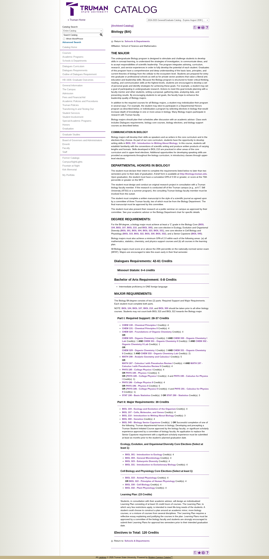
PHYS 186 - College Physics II (137, 382)
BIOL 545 (196, 233)
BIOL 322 (139, 233)
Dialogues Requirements (74, 70)
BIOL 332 (160, 233)
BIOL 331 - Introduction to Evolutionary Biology (150, 464)
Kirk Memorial (69, 169)
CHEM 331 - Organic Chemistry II (161, 341)
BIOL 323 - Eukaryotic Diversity (141, 461)
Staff (64, 152)
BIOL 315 (128, 233)
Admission (67, 93)
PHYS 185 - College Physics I (137, 369)
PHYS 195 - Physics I (137, 373)
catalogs (102, 557)
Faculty (66, 148)
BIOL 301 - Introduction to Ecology (143, 454)
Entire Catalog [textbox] (69, 31)
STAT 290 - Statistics (177, 395)
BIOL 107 (121, 227)
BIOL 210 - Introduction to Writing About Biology (152, 143)
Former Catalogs (71, 158)
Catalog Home (69, 47)
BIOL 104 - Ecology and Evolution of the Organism (149, 409)
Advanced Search (71, 42)
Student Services (71, 113)
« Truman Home (76, 20)
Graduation (68, 128)
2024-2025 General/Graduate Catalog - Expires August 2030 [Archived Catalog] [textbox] (178, 20)
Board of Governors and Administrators (82, 140)
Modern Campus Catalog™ (160, 557)
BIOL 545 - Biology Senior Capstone (141, 422)
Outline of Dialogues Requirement (79, 74)
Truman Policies (70, 105)
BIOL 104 (126, 308)
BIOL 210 (132, 227)
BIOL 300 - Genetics (132, 419)
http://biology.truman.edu (193, 174)
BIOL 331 (158, 230)
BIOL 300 (147, 227)
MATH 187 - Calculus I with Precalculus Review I (147, 363)
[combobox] (178, 20)
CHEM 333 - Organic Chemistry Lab (159, 353)
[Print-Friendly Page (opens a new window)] (203, 27)
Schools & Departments (74, 60)
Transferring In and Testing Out (78, 109)
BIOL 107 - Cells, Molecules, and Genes (143, 412)
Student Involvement (72, 117)
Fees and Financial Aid (73, 97)
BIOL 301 (126, 230)
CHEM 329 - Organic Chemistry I (139, 338)
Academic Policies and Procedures (80, 101)
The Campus (69, 89)
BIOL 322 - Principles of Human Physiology (152, 481)
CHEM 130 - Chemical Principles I (139, 325)
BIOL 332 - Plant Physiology (140, 488)
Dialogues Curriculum (73, 66)
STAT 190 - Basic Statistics (136, 395)
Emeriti (66, 144)
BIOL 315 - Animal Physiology (141, 477)
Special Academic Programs (76, 120)
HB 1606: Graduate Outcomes (77, 79)
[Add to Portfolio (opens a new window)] (199, 27)
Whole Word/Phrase (74, 39)
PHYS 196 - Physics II (137, 386)
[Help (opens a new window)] (207, 27)
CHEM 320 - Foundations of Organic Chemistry (147, 332)
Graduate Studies (71, 134)
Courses (66, 53)
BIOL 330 (150, 233)
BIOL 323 (147, 230)
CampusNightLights (72, 161)
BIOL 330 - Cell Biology (137, 484)
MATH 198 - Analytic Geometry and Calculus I (146, 356)
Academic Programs (72, 56)
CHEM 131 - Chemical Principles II (140, 328)
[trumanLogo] (87, 15)
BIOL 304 (137, 230)
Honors (66, 124)
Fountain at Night (71, 165)
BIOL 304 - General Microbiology (142, 458)
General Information (72, 85)
